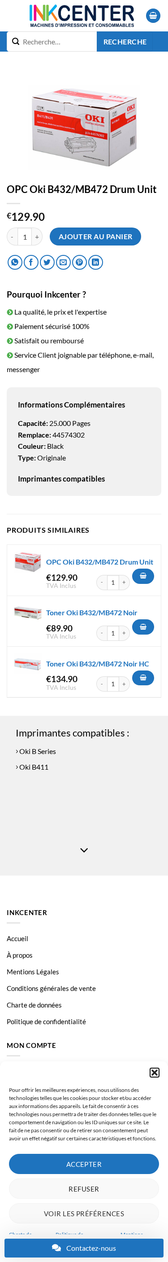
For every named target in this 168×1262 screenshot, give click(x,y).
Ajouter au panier (96, 236)
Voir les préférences (84, 1213)
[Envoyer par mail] (63, 262)
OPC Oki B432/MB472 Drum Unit (99, 561)
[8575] (143, 627)
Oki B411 (33, 766)
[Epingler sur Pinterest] (79, 262)
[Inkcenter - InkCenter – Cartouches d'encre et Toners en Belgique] (81, 15)
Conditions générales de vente (51, 988)
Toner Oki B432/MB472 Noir (92, 612)
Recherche (125, 42)
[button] (154, 1072)
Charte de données (34, 1005)
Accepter (84, 1164)
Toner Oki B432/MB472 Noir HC (97, 663)
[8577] (143, 678)
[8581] (143, 576)
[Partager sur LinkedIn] (95, 262)
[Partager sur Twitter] (47, 262)
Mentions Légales (33, 972)
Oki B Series (37, 751)
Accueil (17, 938)
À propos (20, 955)
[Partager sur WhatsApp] (15, 262)
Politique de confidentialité (46, 1021)
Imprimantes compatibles (61, 478)
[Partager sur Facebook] (31, 262)
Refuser (84, 1189)
